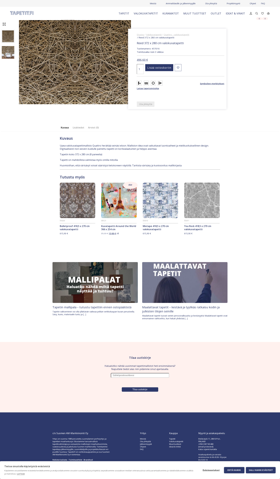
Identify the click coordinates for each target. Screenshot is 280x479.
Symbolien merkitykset (212, 83)
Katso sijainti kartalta (207, 449)
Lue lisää (21, 473)
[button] (178, 67)
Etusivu (140, 34)
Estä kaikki (234, 470)
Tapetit (124, 13)
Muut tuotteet (194, 13)
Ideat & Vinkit (235, 13)
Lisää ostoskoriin (159, 67)
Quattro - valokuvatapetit (176, 34)
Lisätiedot (78, 127)
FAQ (263, 3)
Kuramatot (170, 13)
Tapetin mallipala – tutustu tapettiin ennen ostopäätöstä (91, 307)
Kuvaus (65, 127)
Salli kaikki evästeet (261, 470)
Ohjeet (253, 3)
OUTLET (216, 13)
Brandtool (88, 459)
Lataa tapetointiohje (148, 88)
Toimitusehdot (75, 459)
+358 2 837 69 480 (205, 444)
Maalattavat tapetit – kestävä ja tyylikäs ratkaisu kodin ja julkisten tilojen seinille (181, 309)
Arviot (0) (93, 127)
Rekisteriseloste (59, 459)
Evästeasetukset (211, 470)
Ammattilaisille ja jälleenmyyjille (181, 3)
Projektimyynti (233, 3)
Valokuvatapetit (146, 13)
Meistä (153, 3)
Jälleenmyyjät (146, 444)
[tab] (65, 127)
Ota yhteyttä (211, 3)
